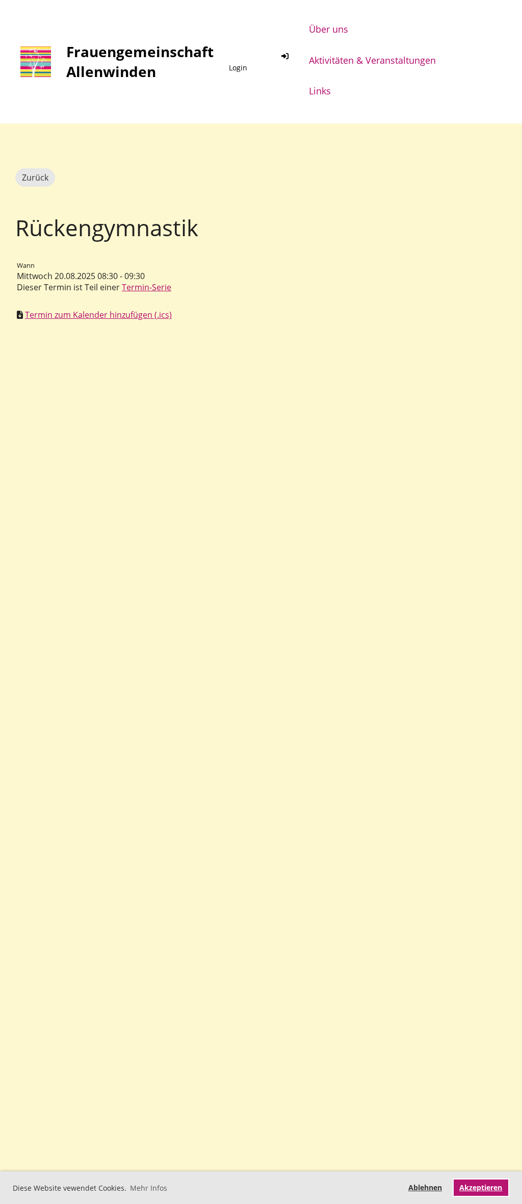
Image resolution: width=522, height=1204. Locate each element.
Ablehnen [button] (425, 1187)
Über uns (328, 29)
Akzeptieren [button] (480, 1187)
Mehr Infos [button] (148, 1188)
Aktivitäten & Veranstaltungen (372, 60)
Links (320, 91)
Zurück (35, 177)
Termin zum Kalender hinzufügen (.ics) (98, 314)
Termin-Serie (146, 287)
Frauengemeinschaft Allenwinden (140, 61)
